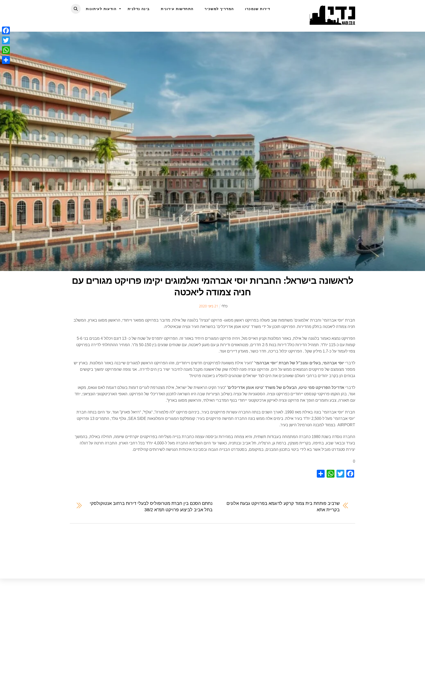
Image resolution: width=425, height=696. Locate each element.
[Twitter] (6, 40)
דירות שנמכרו (257, 9)
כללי (225, 306)
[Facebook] (6, 30)
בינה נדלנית (139, 9)
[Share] (6, 60)
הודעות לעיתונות (101, 9)
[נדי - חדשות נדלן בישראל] (332, 22)
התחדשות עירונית (177, 9)
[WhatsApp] (6, 50)
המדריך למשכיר (219, 9)
